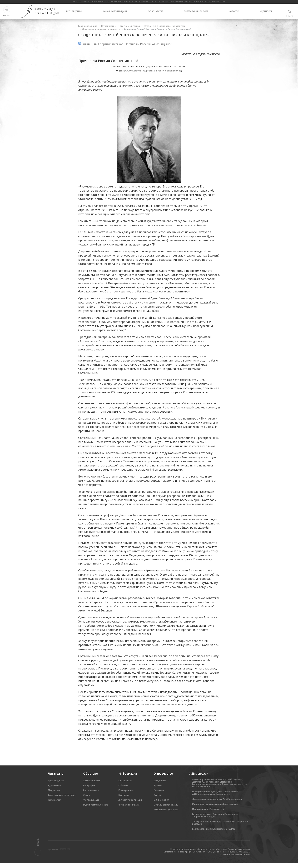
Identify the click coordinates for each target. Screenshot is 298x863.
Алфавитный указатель (166, 809)
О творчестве (155, 11)
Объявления (125, 780)
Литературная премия (196, 11)
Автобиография (91, 780)
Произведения (74, 11)
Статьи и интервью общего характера (164, 26)
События (123, 785)
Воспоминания (91, 790)
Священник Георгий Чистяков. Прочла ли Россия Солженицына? (127, 44)
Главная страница (87, 26)
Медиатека (266, 11)
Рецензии (159, 790)
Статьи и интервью (130, 26)
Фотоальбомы (91, 799)
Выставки (123, 795)
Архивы (158, 785)
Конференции (125, 790)
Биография (89, 785)
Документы (160, 780)
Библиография (161, 799)
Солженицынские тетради (62, 795)
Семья (86, 795)
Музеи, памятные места (95, 804)
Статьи (157, 795)
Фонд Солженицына (129, 804)
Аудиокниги (54, 785)
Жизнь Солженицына (115, 11)
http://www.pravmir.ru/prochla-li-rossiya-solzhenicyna (151, 70)
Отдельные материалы (166, 804)
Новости (234, 11)
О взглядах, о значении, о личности (101, 29)
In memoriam (54, 799)
